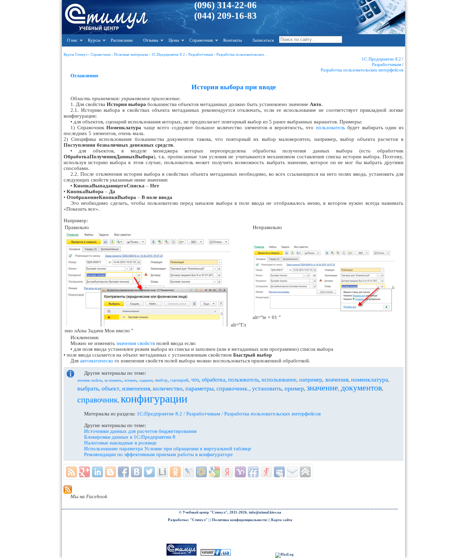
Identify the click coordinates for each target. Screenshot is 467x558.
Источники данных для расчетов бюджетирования (140, 431)
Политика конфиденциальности (239, 520)
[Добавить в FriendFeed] (253, 471)
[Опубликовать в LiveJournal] (188, 471)
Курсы (94, 40)
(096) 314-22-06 (225, 5)
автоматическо (96, 360)
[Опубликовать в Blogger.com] (110, 471)
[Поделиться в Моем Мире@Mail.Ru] (201, 471)
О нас (72, 40)
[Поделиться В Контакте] (136, 471)
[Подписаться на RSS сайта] (71, 471)
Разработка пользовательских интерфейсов (362, 69)
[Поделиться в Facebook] (123, 471)
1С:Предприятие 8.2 (381, 59)
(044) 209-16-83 (225, 16)
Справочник (201, 40)
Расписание (122, 40)
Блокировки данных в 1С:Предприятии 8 (129, 437)
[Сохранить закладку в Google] (214, 471)
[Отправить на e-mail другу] (292, 471)
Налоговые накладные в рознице (120, 443)
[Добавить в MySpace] (279, 471)
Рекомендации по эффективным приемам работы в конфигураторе (158, 454)
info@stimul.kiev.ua (265, 512)
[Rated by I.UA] (216, 554)
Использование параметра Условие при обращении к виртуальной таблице (167, 448)
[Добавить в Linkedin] (97, 471)
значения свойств (135, 343)
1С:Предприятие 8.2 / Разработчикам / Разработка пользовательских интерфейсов (229, 413)
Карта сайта (281, 520)
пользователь (330, 127)
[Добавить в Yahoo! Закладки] (240, 471)
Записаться (263, 40)
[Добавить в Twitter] (149, 471)
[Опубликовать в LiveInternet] (162, 471)
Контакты (232, 40)
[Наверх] (305, 471)
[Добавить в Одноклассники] (175, 471)
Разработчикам (386, 64)
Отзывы (150, 40)
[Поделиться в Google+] (84, 471)
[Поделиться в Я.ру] (266, 471)
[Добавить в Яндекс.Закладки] (227, 471)
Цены (174, 40)
